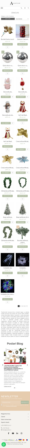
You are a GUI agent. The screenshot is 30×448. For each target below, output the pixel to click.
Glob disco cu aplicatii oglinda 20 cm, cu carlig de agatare (7, 65)
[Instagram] (21, 433)
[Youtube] (13, 433)
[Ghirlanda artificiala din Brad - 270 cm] (7, 182)
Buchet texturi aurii (7, 39)
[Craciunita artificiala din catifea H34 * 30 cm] (22, 159)
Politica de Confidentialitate (11, 406)
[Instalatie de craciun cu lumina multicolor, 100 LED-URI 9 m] (7, 286)
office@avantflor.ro (7, 430)
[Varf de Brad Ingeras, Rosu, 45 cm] (7, 133)
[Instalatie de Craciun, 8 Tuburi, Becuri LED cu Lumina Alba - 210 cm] (7, 259)
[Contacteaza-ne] (21, 8)
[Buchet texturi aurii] (7, 31)
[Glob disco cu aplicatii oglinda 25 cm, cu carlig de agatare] (22, 57)
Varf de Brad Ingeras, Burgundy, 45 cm (22, 115)
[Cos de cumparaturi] (25, 8)
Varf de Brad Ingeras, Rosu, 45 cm (7, 141)
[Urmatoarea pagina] (27, 306)
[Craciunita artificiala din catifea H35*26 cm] (7, 159)
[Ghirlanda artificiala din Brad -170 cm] (7, 232)
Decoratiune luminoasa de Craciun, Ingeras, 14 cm (7, 92)
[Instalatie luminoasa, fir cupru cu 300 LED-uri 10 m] (22, 259)
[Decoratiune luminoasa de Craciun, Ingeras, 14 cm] (7, 83)
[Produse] (2, 8)
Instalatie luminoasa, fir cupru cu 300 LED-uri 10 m (22, 268)
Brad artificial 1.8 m (22, 217)
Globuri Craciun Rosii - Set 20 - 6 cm (22, 39)
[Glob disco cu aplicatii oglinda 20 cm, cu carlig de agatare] (7, 57)
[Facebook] (8, 433)
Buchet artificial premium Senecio (22, 240)
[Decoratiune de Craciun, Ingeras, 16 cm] (7, 107)
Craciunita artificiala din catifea (22, 141)
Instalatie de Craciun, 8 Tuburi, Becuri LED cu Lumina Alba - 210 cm (8, 268)
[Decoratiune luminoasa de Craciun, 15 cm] (22, 83)
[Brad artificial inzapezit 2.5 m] (7, 209)
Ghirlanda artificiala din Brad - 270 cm (7, 191)
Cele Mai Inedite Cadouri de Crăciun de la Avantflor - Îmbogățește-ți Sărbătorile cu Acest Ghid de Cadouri (13, 368)
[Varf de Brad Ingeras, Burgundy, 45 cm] (22, 107)
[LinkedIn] (17, 433)
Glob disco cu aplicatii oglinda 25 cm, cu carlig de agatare (22, 65)
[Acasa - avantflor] (15, 3)
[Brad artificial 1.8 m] (22, 209)
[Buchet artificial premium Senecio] (22, 232)
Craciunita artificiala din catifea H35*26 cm (7, 168)
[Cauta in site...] (28, 8)
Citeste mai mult (7, 386)
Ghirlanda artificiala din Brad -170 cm (7, 240)
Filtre (8, 18)
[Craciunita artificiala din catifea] (22, 133)
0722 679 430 (6, 428)
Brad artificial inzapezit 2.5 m (7, 217)
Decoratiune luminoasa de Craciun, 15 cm (22, 92)
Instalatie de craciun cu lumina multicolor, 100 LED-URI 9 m (7, 294)
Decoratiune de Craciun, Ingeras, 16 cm (7, 115)
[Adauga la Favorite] (7, 47)
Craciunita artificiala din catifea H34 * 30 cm (22, 168)
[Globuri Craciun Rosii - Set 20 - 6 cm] (22, 31)
